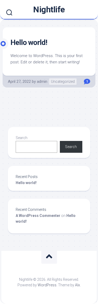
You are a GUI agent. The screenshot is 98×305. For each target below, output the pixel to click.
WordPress (47, 285)
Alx (77, 285)
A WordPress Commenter (38, 216)
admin (42, 81)
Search (21, 138)
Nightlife (49, 9)
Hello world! (28, 42)
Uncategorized (63, 81)
